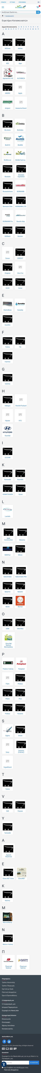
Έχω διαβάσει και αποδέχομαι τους (16, 1069)
